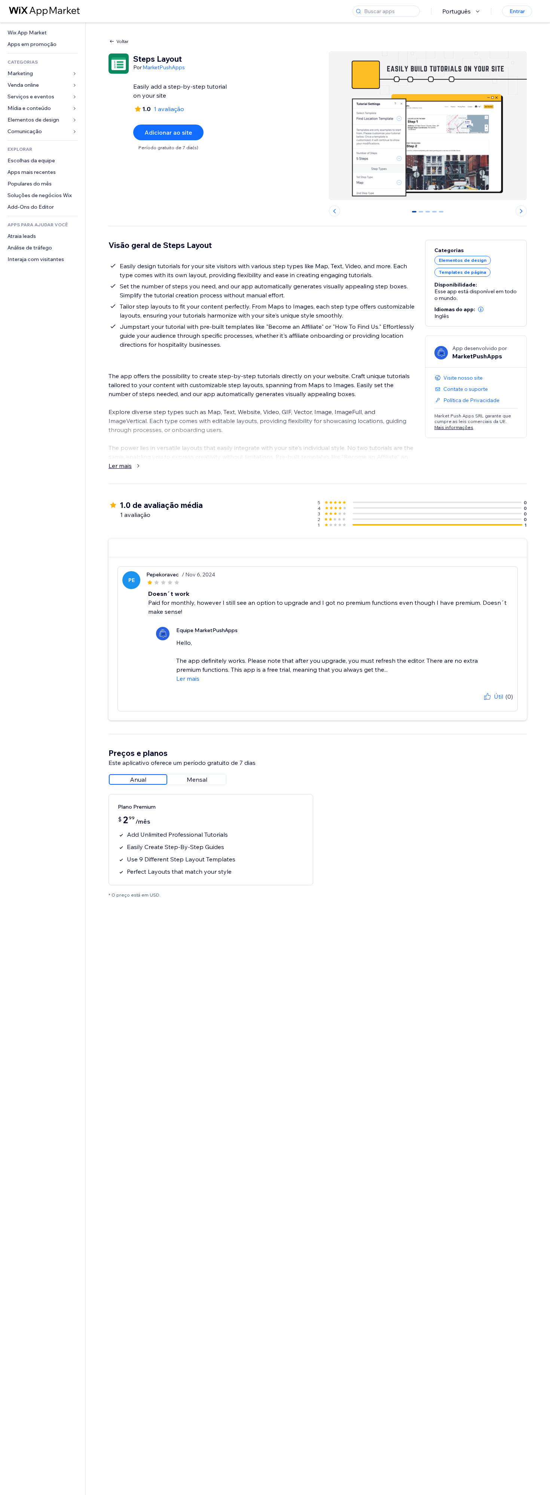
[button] (480, 309)
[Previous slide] (334, 211)
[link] (42, 33)
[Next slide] (521, 211)
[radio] (138, 779)
